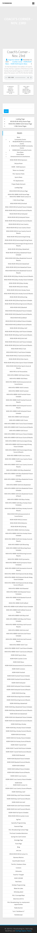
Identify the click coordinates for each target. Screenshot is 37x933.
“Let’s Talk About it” (18, 911)
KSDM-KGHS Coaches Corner (18, 658)
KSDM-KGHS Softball (18, 765)
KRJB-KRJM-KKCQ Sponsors (18, 160)
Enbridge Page (18, 840)
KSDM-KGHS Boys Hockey (18, 724)
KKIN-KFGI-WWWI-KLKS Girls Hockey (18, 530)
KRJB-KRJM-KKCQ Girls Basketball (18, 264)
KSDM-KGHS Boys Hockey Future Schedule (18, 727)
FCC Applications (18, 181)
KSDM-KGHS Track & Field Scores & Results (18, 752)
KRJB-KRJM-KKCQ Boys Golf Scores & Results (18, 335)
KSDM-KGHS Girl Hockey (18, 734)
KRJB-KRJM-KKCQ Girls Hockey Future (18, 290)
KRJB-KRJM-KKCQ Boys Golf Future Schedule (18, 331)
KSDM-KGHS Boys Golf (18, 792)
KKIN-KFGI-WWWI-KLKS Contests (19, 387)
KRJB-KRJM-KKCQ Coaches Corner (18, 816)
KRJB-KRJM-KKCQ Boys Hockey (18, 283)
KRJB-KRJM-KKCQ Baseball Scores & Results (18, 314)
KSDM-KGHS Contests (18, 669)
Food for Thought (18, 874)
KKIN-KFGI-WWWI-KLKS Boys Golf (18, 615)
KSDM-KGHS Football (18, 672)
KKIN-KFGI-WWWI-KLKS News (18, 378)
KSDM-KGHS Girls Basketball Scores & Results (18, 721)
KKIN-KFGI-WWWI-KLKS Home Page (20, 124)
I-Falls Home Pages (20, 126)
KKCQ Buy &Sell (18, 892)
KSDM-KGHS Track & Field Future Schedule (18, 748)
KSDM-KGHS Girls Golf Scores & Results (18, 809)
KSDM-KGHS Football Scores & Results (18, 679)
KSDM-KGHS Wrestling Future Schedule (18, 696)
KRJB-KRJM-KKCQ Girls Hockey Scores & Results (18, 293)
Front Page (18, 843)
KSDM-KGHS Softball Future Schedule (18, 769)
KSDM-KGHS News (18, 662)
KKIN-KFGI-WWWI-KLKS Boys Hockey (18, 499)
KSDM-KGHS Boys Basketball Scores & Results (18, 710)
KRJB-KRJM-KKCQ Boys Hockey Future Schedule (18, 280)
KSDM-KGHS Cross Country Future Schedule (18, 779)
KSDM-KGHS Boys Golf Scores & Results (18, 799)
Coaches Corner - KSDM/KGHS (22, 62)
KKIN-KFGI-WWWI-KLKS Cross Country (18, 455)
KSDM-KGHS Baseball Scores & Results (18, 762)
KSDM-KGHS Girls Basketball (18, 714)
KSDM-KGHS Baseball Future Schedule (18, 758)
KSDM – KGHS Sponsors (18, 167)
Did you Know (18, 163)
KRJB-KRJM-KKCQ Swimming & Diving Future (18, 240)
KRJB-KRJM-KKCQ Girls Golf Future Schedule (18, 342)
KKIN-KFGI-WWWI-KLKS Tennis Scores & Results (18, 427)
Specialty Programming (18, 823)
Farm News (20, 152)
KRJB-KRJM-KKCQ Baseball (18, 307)
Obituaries (18, 871)
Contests (18, 868)
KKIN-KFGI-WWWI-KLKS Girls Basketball (18, 485)
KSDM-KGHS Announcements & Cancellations (18, 665)
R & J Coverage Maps (18, 895)
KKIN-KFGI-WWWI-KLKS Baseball (18, 588)
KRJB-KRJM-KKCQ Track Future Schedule (18, 352)
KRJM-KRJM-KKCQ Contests (18, 519)
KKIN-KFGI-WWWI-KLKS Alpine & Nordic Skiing (18, 574)
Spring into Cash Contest (18, 837)
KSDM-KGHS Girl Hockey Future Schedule (18, 738)
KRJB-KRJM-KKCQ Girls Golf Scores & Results (18, 345)
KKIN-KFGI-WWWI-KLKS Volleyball (18, 417)
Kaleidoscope (18, 915)
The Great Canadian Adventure (18, 833)
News (18, 137)
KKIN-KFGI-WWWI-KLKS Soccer (18, 430)
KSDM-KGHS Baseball (18, 755)
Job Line (18, 850)
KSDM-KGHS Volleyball (18, 683)
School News (20, 154)
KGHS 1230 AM (18, 878)
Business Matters (18, 857)
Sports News (23, 64)
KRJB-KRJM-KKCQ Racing (18, 526)
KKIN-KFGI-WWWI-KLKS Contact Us (20, 196)
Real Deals (18, 881)
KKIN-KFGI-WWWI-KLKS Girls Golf (18, 630)
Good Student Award (18, 861)
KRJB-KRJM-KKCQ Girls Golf (18, 338)
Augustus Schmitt (14, 60)
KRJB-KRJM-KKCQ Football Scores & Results (18, 210)
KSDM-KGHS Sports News (18, 655)
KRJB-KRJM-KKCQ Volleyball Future (18, 217)
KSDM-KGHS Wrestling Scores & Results (18, 700)
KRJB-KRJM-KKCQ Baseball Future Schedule (18, 311)
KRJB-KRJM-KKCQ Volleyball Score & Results (18, 221)
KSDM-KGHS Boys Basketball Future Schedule (18, 707)
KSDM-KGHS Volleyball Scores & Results (18, 689)
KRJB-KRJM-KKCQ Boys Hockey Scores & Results (18, 276)
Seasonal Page (18, 826)
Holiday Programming (18, 885)
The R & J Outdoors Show (18, 864)
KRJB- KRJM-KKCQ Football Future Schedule (18, 207)
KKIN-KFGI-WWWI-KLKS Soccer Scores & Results (18, 437)
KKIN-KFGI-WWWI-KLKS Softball (18, 603)
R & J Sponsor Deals (18, 174)
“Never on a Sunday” (18, 170)
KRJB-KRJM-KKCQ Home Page (20, 121)
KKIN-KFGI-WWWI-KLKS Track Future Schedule (18, 648)
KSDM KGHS (18, 783)
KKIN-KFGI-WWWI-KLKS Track (18, 645)
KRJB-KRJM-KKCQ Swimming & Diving (18, 237)
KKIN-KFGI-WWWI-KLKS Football (18, 391)
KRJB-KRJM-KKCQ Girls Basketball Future (18, 267)
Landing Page (20, 119)
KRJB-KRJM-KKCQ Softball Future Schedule (18, 321)
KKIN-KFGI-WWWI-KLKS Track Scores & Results (19, 652)
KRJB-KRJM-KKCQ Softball (18, 318)
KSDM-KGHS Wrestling (18, 693)
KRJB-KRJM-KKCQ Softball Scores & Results (18, 324)
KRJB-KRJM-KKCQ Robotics (18, 523)
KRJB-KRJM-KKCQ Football (18, 203)
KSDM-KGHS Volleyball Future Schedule (18, 686)
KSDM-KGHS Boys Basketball (18, 703)
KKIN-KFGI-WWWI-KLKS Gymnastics (18, 559)
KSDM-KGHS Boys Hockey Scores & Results (18, 731)
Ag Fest (18, 819)
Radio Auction (18, 908)
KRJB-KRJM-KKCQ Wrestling (18, 297)
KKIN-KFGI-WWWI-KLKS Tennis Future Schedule (18, 423)
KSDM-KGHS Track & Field (18, 745)
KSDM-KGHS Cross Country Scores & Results (19, 788)
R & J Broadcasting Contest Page (18, 830)
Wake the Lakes (18, 888)
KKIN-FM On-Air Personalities (18, 371)
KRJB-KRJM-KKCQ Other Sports (18, 359)
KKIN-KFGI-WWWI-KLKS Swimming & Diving (18, 441)
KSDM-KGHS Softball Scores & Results (18, 772)
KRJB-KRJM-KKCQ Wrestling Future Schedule (18, 300)
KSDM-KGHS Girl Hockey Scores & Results (18, 741)
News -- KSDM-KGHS (12, 64)
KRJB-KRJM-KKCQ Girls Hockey (18, 286)
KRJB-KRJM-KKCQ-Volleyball (18, 214)
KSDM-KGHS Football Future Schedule (18, 676)
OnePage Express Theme (23, 931)
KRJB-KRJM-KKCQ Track (18, 349)
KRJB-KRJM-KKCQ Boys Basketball (18, 249)
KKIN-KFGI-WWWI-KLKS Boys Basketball (18, 470)
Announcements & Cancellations (20, 156)
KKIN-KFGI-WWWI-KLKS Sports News (18, 375)
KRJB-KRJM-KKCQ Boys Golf (18, 328)
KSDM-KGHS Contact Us (20, 785)
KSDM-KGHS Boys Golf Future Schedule (18, 795)
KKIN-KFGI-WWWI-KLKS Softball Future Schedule (18, 606)
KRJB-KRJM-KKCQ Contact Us (18, 854)
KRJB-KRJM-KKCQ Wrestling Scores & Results (18, 304)
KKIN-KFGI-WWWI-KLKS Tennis (18, 420)
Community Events (20, 139)
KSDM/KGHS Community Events (21, 150)
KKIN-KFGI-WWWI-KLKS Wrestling (18, 544)
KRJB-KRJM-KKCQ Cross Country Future (19, 227)
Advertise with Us (18, 899)
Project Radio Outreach (18, 184)
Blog (18, 847)
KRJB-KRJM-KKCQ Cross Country (18, 224)
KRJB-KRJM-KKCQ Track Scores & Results (18, 356)
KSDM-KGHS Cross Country (18, 776)
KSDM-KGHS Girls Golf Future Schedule (18, 805)
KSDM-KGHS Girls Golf (18, 802)
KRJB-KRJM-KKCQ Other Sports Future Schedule (18, 362)
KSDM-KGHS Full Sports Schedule (18, 812)
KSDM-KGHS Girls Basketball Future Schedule (18, 717)
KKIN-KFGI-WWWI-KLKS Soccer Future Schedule (18, 434)
